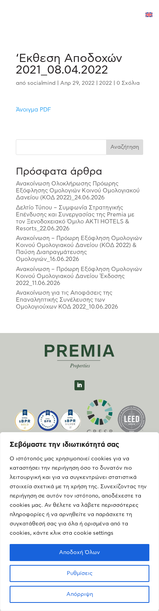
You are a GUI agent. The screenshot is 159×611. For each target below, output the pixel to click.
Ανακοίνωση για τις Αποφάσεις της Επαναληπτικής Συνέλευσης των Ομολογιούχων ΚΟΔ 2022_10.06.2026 (67, 300)
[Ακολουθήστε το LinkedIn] (79, 385)
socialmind (41, 83)
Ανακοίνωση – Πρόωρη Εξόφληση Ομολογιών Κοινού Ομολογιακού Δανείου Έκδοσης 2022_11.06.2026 (79, 276)
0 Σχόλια (128, 83)
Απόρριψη (79, 594)
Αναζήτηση (124, 147)
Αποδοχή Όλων (79, 552)
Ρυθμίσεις (80, 573)
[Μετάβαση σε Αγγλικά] (148, 15)
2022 (105, 83)
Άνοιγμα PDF (33, 110)
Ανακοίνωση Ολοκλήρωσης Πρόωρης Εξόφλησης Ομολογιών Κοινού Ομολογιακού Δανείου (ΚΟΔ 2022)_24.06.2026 (78, 191)
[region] (79, 521)
